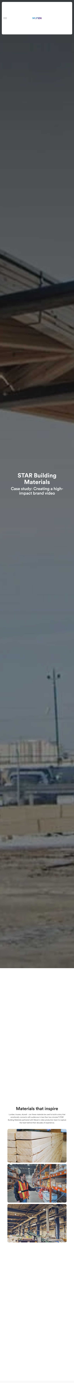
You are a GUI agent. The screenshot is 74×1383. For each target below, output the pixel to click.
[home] (37, 18)
